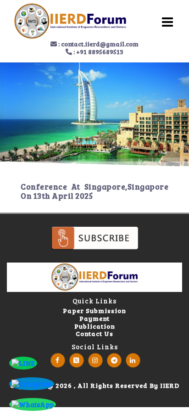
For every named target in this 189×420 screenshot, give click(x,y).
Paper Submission (94, 311)
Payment (94, 319)
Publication (94, 326)
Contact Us (94, 334)
